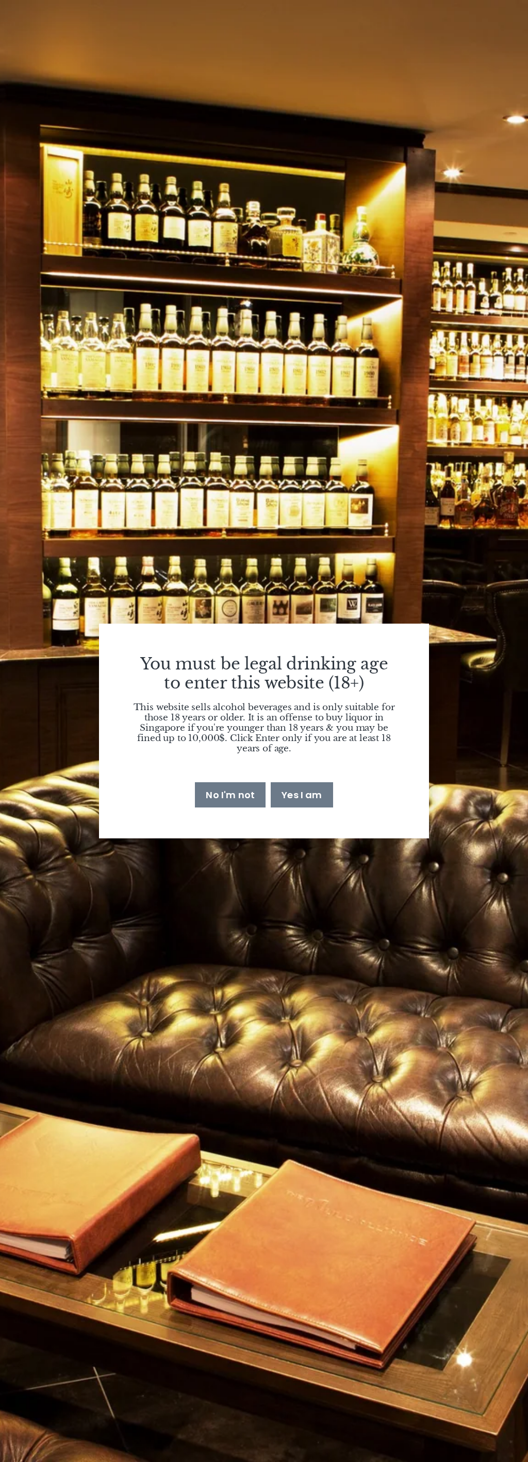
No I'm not (230, 794)
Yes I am (302, 794)
